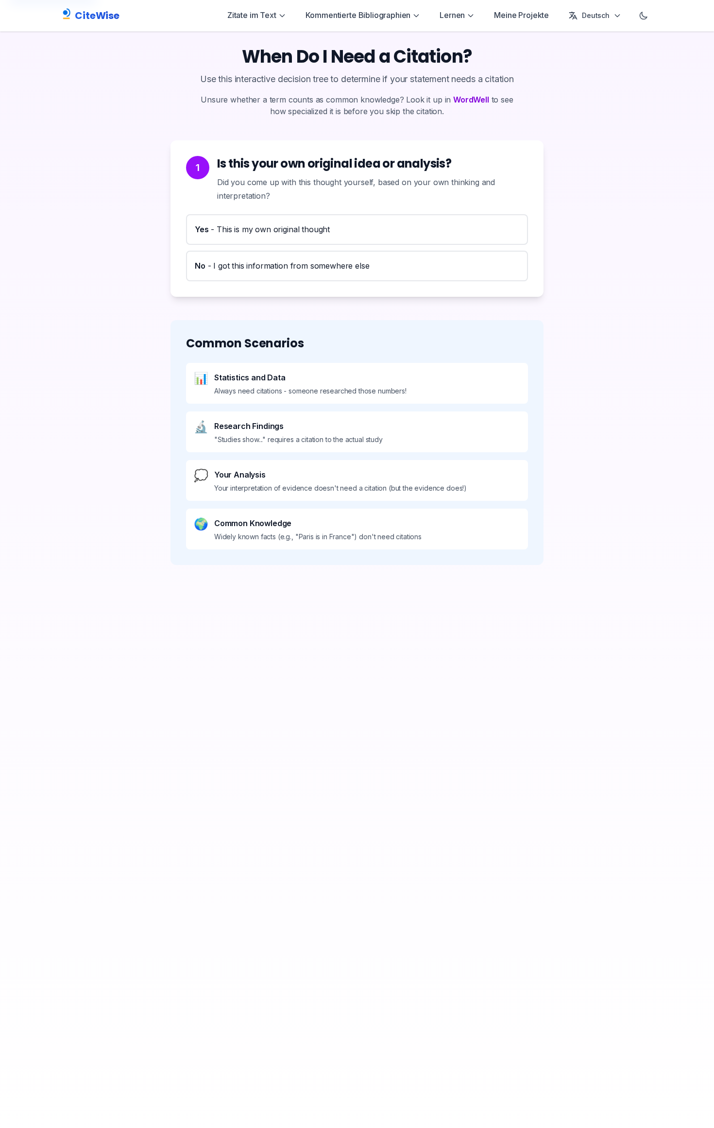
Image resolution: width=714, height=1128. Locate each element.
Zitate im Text (251, 15)
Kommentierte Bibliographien (358, 15)
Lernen (452, 15)
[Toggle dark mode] (643, 15)
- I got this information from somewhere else (282, 266)
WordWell (471, 99)
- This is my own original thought (262, 229)
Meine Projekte (521, 15)
